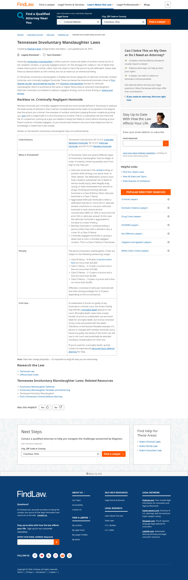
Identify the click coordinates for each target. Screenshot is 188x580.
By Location (77, 525)
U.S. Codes (109, 530)
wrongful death (89, 309)
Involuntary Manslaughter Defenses (37, 386)
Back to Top (95, 473)
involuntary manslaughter (40, 61)
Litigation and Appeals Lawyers (136, 242)
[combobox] (79, 22)
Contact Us (76, 509)
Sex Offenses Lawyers (131, 233)
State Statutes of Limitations (136, 181)
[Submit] (166, 143)
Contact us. (42, 515)
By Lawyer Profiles (80, 535)
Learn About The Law (35, 35)
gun (24, 115)
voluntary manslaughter (71, 83)
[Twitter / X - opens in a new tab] (48, 555)
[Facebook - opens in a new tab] (34, 555)
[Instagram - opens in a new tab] (55, 555)
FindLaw (20, 35)
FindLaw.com (148, 500)
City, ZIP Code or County (114, 16)
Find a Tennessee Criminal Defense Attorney (41, 396)
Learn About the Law (114, 516)
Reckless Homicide (102, 146)
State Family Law (148, 446)
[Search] (168, 4)
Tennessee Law (63, 35)
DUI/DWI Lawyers (130, 225)
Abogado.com (148, 521)
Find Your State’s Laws (133, 172)
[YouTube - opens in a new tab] (41, 555)
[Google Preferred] (69, 555)
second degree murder (44, 83)
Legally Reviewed (30, 55)
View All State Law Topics (135, 176)
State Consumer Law (150, 450)
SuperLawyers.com (150, 510)
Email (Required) (130, 138)
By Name (76, 539)
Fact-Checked (53, 55)
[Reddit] (62, 555)
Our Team (76, 500)
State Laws (50, 35)
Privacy (29, 572)
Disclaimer (40, 572)
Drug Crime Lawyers (131, 216)
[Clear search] (98, 22)
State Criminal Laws (150, 441)
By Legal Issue (78, 530)
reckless (100, 170)
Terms (20, 572)
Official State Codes (29, 374)
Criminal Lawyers (129, 199)
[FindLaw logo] (26, 5)
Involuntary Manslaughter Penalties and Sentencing (45, 390)
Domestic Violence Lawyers (134, 207)
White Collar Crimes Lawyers (135, 250)
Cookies (52, 572)
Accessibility (77, 505)
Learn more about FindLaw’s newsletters (139, 153)
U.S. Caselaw (110, 525)
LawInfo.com (148, 531)
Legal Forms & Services (115, 500)
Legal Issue (62, 16)
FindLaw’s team (34, 48)
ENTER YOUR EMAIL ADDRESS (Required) (35, 537)
